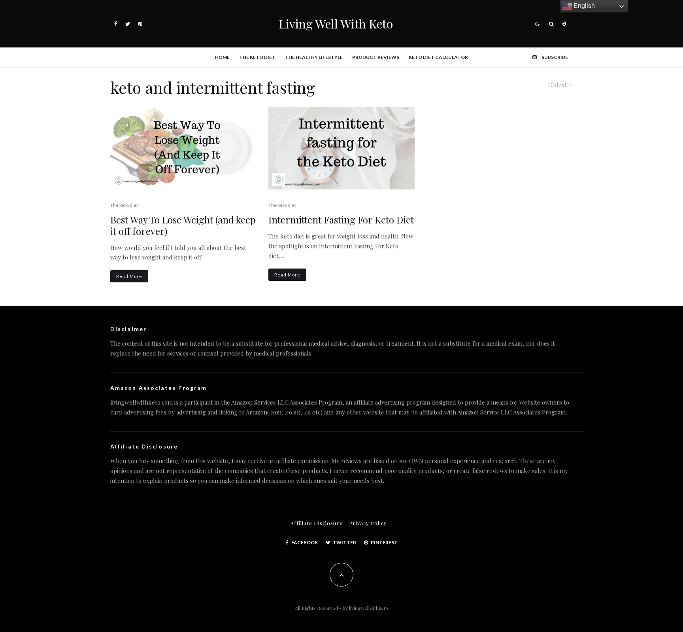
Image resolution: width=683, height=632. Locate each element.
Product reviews (375, 57)
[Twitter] (127, 23)
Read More (129, 276)
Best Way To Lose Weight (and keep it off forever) (182, 225)
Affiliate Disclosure (317, 523)
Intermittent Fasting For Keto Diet (341, 219)
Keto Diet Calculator (438, 57)
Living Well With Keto (336, 24)
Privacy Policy (368, 523)
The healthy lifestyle (314, 57)
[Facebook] (115, 23)
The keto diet (257, 57)
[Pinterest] (140, 23)
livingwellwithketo (368, 608)
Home (222, 57)
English (583, 5)
